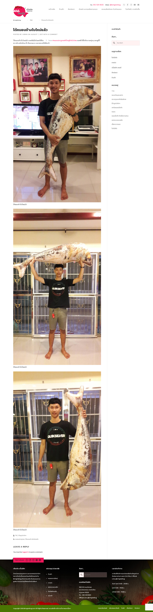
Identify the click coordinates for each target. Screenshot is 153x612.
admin (25, 34)
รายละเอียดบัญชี (102, 608)
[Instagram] (131, 5)
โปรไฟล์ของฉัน (52, 591)
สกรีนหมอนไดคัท (117, 107)
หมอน (113, 112)
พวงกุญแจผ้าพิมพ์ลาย (119, 99)
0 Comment (53, 34)
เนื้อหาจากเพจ (116, 124)
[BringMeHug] (23, 11)
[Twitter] (124, 5)
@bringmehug (115, 5)
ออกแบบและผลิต (117, 120)
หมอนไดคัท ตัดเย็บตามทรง (120, 116)
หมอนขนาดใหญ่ (53, 578)
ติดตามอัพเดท (19, 560)
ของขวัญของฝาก (117, 95)
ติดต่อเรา (71, 9)
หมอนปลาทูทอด (20, 539)
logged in (25, 552)
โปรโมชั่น (114, 57)
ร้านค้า (61, 9)
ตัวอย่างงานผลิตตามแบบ (88, 9)
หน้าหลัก (52, 9)
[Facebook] (127, 5)
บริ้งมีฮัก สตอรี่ (116, 68)
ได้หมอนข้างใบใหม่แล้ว (31, 539)
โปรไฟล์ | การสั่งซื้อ (133, 9)
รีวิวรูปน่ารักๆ (22, 535)
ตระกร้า (50, 596)
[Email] (138, 5)
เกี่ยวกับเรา (130, 608)
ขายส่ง (114, 62)
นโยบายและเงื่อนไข (114, 608)
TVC (16, 535)
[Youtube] (134, 5)
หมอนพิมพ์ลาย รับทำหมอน (112, 9)
